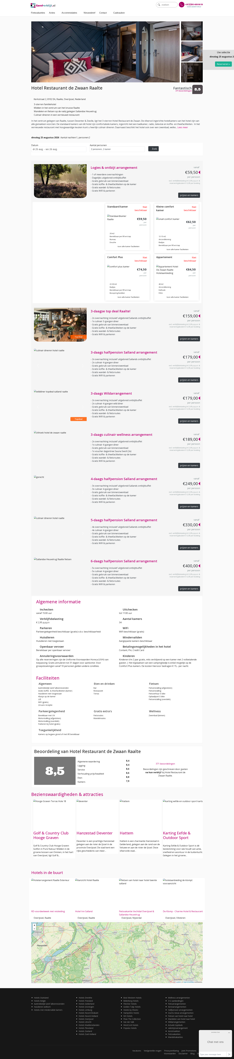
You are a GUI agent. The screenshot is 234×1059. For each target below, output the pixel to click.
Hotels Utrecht (85, 1022)
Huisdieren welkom (42, 1006)
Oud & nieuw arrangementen (181, 1013)
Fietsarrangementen (177, 1004)
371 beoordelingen (165, 763)
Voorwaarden (170, 1053)
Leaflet (178, 982)
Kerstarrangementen (177, 1006)
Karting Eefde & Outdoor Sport (133, 835)
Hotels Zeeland (85, 1031)
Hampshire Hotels (131, 1013)
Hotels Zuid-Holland (87, 1034)
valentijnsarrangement (178, 1028)
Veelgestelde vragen (152, 1050)
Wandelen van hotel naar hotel (181, 1019)
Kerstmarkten (174, 1031)
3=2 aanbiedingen (175, 1001)
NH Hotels (127, 1016)
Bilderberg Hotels (131, 1001)
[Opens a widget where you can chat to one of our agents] (215, 1043)
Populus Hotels (130, 1028)
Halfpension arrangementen (180, 1010)
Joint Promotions (188, 1050)
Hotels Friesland (86, 1001)
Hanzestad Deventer (51, 832)
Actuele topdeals (175, 1025)
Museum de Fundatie (181, 832)
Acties (52, 13)
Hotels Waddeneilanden (89, 1025)
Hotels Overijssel (86, 1019)
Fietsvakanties (38, 13)
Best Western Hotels (132, 997)
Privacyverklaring (171, 1050)
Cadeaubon (119, 13)
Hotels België (40, 1001)
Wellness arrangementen (179, 997)
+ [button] (34, 925)
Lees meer (182, 127)
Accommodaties (69, 13)
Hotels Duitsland (41, 997)
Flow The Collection (132, 1019)
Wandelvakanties (175, 1037)
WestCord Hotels (130, 1025)
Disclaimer (183, 1053)
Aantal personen (98, 145)
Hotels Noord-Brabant (88, 1013)
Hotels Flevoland (86, 1028)
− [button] (34, 928)
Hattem (83, 832)
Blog (192, 1053)
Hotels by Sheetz (130, 1010)
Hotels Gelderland (86, 1004)
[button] (38, 325)
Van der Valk (128, 1022)
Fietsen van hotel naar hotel (180, 1016)
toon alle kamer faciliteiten (128, 246)
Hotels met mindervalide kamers (48, 1010)
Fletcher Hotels (130, 1004)
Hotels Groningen (86, 1006)
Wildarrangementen (176, 1022)
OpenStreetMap (188, 982)
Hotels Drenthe (85, 997)
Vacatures (136, 1050)
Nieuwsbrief (89, 13)
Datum (34, 145)
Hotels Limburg (85, 1010)
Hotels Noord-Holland (88, 1016)
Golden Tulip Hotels (132, 1006)
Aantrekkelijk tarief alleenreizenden (49, 1004)
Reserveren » (223, 64)
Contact (103, 13)
